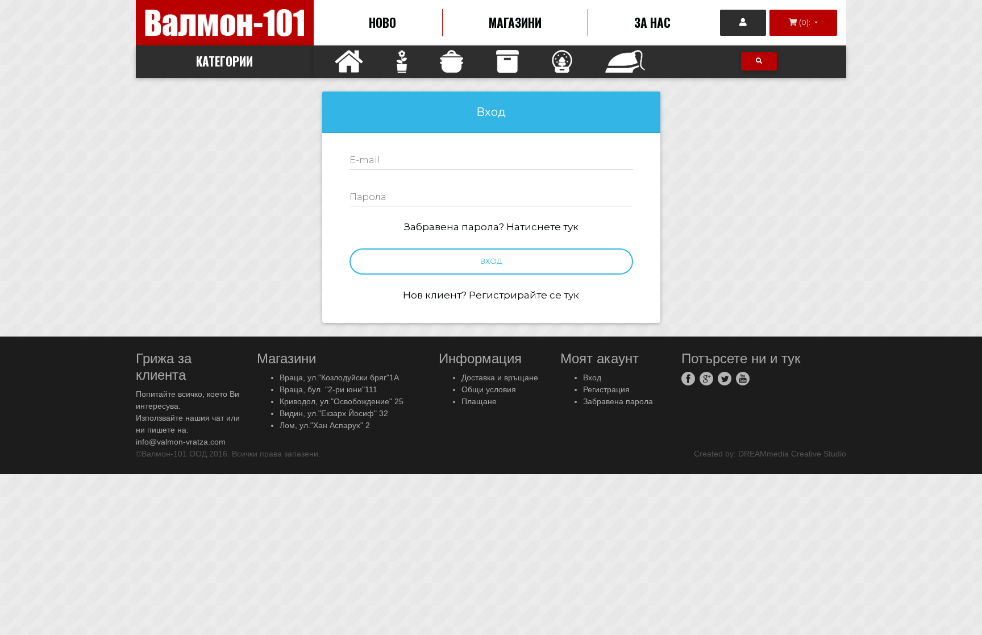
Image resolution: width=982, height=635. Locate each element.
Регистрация (606, 389)
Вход (491, 260)
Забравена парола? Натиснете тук (491, 227)
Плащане (479, 401)
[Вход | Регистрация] (743, 23)
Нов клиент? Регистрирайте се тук (491, 295)
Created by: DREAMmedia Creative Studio (770, 453)
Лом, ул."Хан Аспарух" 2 (325, 425)
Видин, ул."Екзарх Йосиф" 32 (334, 413)
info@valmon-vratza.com (181, 441)
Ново (382, 22)
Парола (367, 197)
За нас (652, 22)
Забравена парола (618, 401)
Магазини (515, 22)
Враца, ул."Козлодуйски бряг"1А (339, 377)
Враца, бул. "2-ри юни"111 (328, 389)
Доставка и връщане (499, 377)
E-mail (364, 160)
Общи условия (488, 389)
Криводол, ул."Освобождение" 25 (341, 401)
